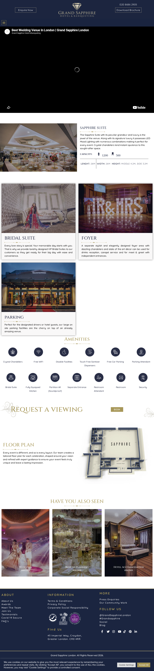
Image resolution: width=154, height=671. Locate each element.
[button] (4, 22)
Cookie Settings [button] (126, 665)
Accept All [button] (143, 665)
